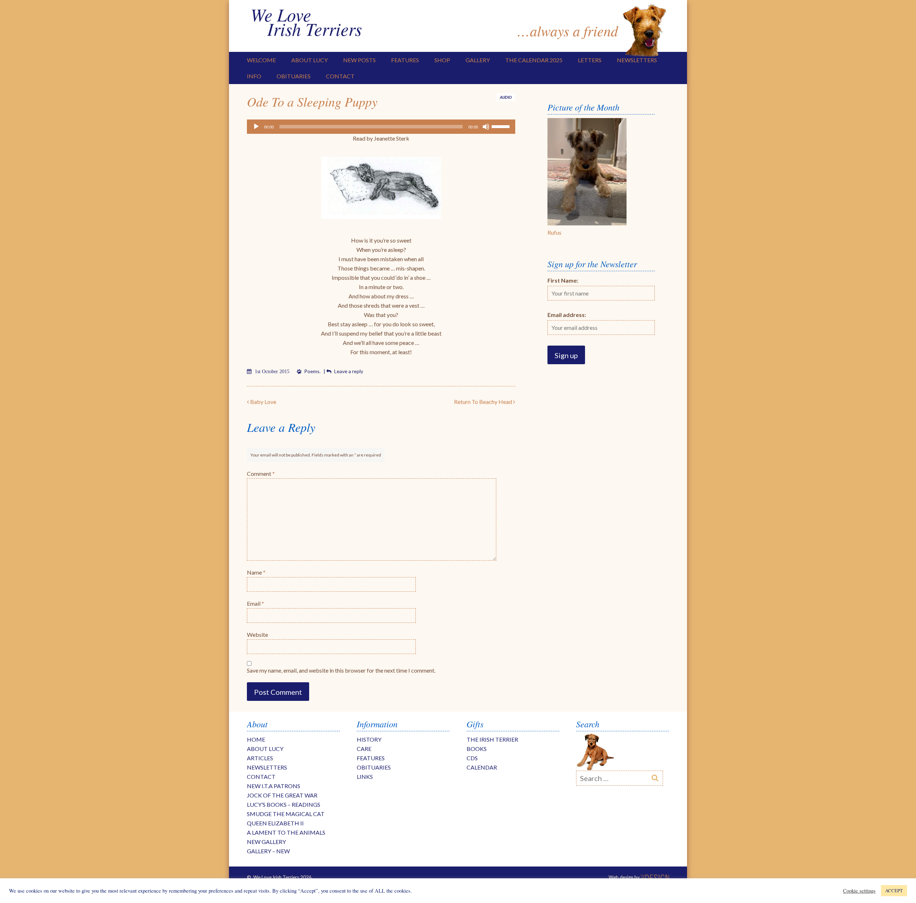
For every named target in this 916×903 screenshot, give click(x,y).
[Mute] (485, 126)
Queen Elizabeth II (275, 823)
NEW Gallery (266, 841)
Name (256, 572)
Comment (261, 473)
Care (364, 748)
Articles (260, 758)
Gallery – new (268, 851)
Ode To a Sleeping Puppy (312, 101)
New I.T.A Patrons (273, 785)
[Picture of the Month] (587, 223)
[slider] (502, 125)
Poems (312, 371)
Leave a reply (348, 371)
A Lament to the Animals (286, 832)
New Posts (359, 60)
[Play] (256, 126)
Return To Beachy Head (483, 401)
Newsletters (637, 60)
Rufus (554, 232)
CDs (472, 758)
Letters (589, 60)
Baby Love (262, 401)
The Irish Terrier (492, 739)
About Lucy (309, 60)
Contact (340, 76)
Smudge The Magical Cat (286, 813)
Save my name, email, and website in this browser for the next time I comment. (341, 670)
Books (477, 748)
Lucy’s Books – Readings (283, 804)
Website (257, 634)
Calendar (482, 767)
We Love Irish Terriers (306, 21)
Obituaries (294, 76)
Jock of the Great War (282, 795)
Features (405, 60)
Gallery (478, 60)
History (369, 739)
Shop (442, 60)
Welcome (261, 60)
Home (256, 739)
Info (254, 76)
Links (365, 776)
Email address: (566, 314)
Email (255, 603)
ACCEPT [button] (894, 890)
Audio (506, 97)
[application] (381, 126)
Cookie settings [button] (859, 891)
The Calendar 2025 (533, 60)
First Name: (562, 280)
